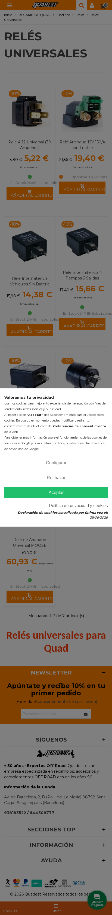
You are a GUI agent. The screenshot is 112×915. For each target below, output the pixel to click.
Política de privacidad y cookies (78, 505)
